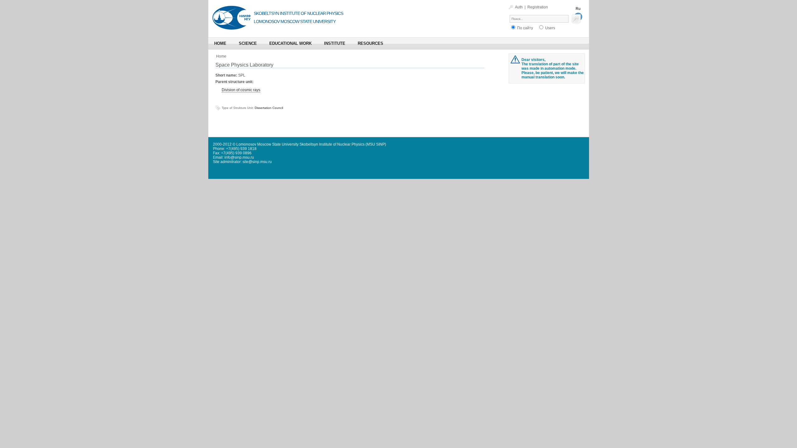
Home (221, 56)
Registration (537, 7)
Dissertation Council (269, 108)
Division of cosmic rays (241, 90)
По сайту (524, 28)
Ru (578, 9)
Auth (519, 7)
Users (549, 28)
